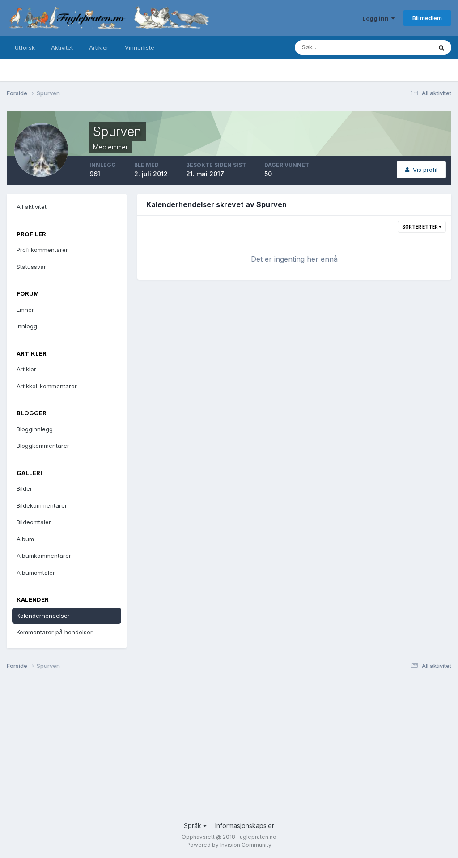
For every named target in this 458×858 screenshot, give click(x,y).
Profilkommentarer (42, 249)
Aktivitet (62, 47)
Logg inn (376, 18)
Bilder (24, 488)
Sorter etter (420, 226)
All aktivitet (32, 206)
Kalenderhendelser (43, 615)
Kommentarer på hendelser (55, 632)
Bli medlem (427, 17)
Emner (25, 309)
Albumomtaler (36, 572)
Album (25, 539)
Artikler (99, 47)
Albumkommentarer (44, 555)
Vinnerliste (139, 47)
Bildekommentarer (42, 505)
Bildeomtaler (34, 522)
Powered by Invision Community (229, 844)
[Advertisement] (229, 749)
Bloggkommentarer (43, 445)
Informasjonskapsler (244, 825)
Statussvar (31, 266)
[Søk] (441, 47)
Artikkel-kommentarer (47, 386)
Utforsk (25, 47)
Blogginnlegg (35, 429)
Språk (193, 825)
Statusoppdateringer (392, 47)
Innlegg (27, 326)
